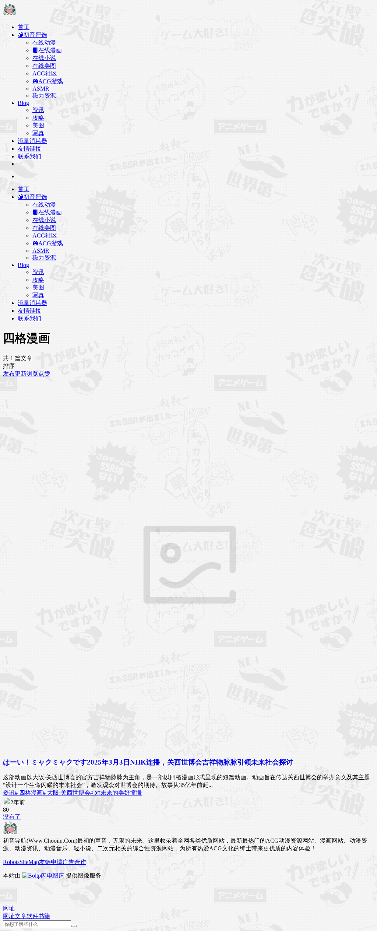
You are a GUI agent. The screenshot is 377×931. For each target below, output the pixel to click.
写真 (38, 133)
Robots (11, 862)
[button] (9, 908)
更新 (21, 373)
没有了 (12, 817)
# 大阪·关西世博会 (66, 793)
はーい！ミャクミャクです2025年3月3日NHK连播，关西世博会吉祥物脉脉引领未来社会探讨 (148, 762)
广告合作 (74, 862)
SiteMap (29, 862)
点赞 (44, 373)
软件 (32, 916)
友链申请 (51, 862)
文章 (21, 916)
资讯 (38, 110)
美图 (38, 125)
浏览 (32, 373)
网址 (9, 916)
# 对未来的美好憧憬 (116, 793)
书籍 (44, 916)
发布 (9, 373)
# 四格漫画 (29, 793)
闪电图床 (52, 875)
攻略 (38, 118)
